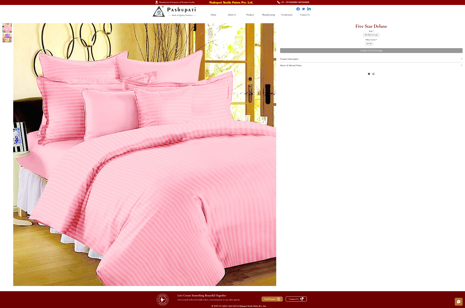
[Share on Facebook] (369, 73)
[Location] (156, 2)
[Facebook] (298, 9)
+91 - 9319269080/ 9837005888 (295, 2)
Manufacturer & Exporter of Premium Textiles (177, 2)
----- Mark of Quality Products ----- (182, 15)
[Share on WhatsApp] (373, 73)
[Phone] (278, 2)
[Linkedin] (309, 9)
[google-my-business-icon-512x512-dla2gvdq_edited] (303, 9)
